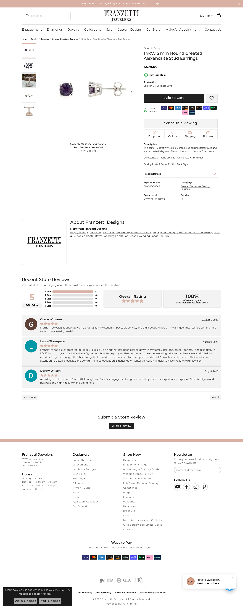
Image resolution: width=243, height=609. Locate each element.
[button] (206, 15)
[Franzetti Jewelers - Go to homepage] (121, 15)
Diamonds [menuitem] (129, 460)
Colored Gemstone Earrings (65, 39)
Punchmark (130, 604)
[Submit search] (26, 16)
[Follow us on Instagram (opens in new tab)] (195, 487)
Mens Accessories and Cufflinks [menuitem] (142, 520)
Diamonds (55, 29)
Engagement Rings (164, 232)
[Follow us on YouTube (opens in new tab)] (177, 487)
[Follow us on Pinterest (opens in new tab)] (204, 487)
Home (24, 39)
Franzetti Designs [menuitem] (84, 460)
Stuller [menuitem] (77, 497)
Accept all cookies (50, 600)
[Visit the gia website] (124, 580)
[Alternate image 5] (29, 111)
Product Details (152, 174)
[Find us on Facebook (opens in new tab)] (186, 487)
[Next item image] (131, 91)
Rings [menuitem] (126, 493)
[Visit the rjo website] (138, 580)
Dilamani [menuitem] (78, 483)
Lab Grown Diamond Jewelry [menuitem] (141, 483)
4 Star (48, 295)
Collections (92, 29)
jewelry (34, 39)
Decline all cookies (25, 600)
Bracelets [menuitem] (129, 511)
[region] (88, 91)
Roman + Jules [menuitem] (82, 488)
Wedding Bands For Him (154, 236)
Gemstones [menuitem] (130, 488)
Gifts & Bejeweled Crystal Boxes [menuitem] (142, 525)
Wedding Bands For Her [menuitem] (138, 474)
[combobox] (49, 16)
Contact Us (213, 29)
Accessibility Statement (153, 592)
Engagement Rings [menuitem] (135, 465)
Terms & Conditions (125, 592)
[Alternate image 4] (29, 96)
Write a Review (121, 426)
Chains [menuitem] (127, 516)
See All (216, 397)
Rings (73, 232)
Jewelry (73, 29)
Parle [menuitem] (76, 493)
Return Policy (84, 592)
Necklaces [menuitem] (129, 506)
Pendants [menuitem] (129, 502)
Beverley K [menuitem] (79, 479)
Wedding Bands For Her (118, 236)
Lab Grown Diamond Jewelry (195, 232)
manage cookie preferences (34, 593)
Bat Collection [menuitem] (81, 506)
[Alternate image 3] (29, 80)
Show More (29, 397)
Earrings (45, 39)
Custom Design (129, 29)
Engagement (32, 29)
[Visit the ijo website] (106, 580)
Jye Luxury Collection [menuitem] (86, 502)
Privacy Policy (103, 592)
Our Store (153, 29)
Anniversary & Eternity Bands (133, 232)
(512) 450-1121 (88, 151)
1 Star (48, 305)
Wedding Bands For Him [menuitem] (138, 479)
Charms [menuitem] (128, 530)
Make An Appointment (183, 29)
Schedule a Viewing (180, 123)
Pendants (95, 232)
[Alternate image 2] (29, 65)
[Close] (238, 4)
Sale (109, 29)
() (96, 291)
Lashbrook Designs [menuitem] (84, 469)
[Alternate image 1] (29, 50)
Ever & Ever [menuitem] (79, 474)
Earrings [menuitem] (128, 497)
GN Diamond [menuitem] (80, 465)
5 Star (48, 291)
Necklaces (109, 232)
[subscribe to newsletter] (216, 470)
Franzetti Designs (153, 48)
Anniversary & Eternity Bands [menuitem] (141, 469)
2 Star (48, 302)
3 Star (48, 298)
